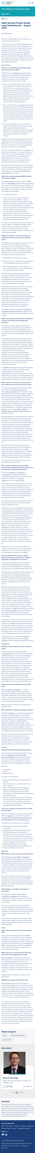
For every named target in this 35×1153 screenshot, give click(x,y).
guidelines (14, 896)
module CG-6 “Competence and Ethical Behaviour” (16, 310)
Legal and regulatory (14, 1146)
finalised (11, 713)
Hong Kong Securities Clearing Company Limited (14, 410)
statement (17, 73)
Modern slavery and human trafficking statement (13, 1143)
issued (5, 938)
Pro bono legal (5, 1128)
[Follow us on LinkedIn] (6, 1134)
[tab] (16, 1092)
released (9, 755)
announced (16, 565)
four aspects (18, 763)
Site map (29, 1143)
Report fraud (4, 1148)
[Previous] (13, 1093)
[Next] (22, 1093)
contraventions (11, 183)
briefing (25, 552)
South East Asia (7, 1040)
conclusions (20, 473)
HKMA (26, 637)
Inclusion (13, 1128)
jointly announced (17, 390)
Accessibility (4, 1146)
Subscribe (30, 1126)
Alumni (16, 1126)
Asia (4, 1035)
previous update (11, 610)
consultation (6, 475)
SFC (5, 638)
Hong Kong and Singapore (18, 1035)
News (3, 1126)
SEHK (18, 409)
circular (17, 243)
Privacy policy (24, 1146)
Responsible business (24, 1128)
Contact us (23, 1126)
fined (11, 181)
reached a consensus (11, 392)
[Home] (7, 2)
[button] (29, 3)
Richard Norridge (10, 1077)
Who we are (9, 1126)
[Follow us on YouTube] (2, 1134)
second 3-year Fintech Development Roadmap (14, 756)
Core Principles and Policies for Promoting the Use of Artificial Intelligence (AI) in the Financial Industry (16, 819)
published (12, 473)
